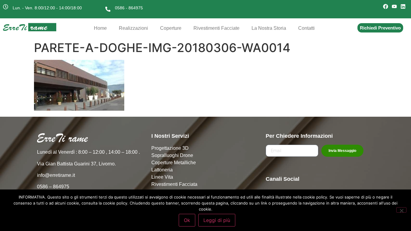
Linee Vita (162, 177)
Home (100, 28)
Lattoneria (162, 169)
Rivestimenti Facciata (174, 184)
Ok (187, 220)
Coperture (170, 28)
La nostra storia (269, 28)
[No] (401, 210)
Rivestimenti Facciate (216, 28)
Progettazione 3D (170, 148)
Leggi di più (216, 220)
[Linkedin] (403, 6)
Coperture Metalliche (173, 162)
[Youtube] (394, 6)
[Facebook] (385, 6)
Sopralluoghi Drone (172, 155)
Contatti (306, 28)
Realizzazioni (133, 28)
